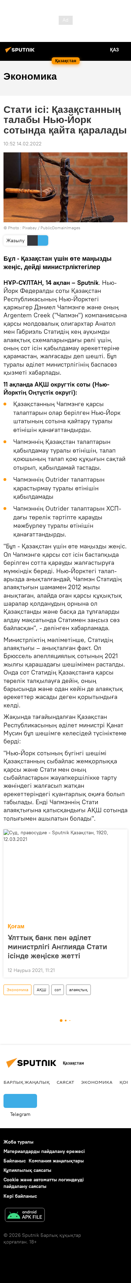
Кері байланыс (20, 1196)
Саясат (65, 1082)
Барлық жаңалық (26, 1082)
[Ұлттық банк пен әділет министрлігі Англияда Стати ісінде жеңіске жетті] (65, 874)
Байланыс (14, 1161)
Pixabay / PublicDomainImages (51, 227)
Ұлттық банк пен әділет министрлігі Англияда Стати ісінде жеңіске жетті (57, 946)
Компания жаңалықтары (56, 1161)
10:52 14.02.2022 (22, 143)
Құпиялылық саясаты (27, 1170)
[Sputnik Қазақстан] (20, 52)
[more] (119, 969)
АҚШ (41, 989)
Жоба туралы (18, 1142)
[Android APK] (25, 1216)
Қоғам (16, 926)
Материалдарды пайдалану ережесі (44, 1151)
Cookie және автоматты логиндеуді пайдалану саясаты (43, 1182)
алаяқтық (78, 989)
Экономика (17, 989)
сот (57, 989)
